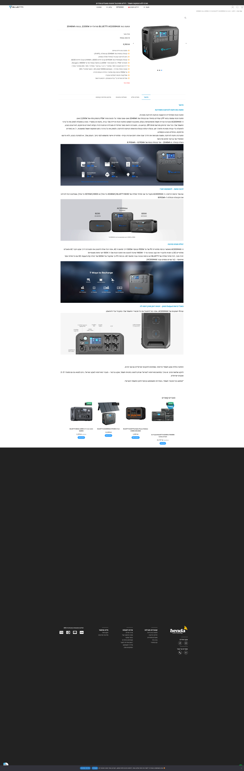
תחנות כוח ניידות (152, 632)
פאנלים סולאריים (152, 637)
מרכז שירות (129, 632)
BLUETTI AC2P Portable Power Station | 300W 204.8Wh (135, 430)
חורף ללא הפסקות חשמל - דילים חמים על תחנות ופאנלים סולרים (122, 3)
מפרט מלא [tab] (135, 97)
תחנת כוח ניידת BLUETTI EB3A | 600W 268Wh (81, 430)
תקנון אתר (105, 632)
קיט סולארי (154, 642)
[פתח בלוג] (107, 7)
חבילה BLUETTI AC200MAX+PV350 (108, 429)
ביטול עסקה (129, 637)
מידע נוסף (108, 435)
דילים (233, 11)
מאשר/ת (95, 768)
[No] (242, 768)
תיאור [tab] (146, 97)
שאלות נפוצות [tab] (121, 97)
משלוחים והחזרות (127, 640)
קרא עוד (163, 443)
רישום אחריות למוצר (127, 642)
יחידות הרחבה (153, 635)
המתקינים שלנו (128, 647)
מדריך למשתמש (128, 645)
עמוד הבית (239, 11)
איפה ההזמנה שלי (127, 635)
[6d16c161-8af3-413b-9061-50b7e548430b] (160, 43)
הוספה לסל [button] (135, 437)
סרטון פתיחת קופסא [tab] (103, 97)
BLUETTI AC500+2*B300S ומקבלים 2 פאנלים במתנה (162, 436)
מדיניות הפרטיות (103, 635)
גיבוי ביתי (154, 640)
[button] (186, 43)
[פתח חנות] (144, 7)
